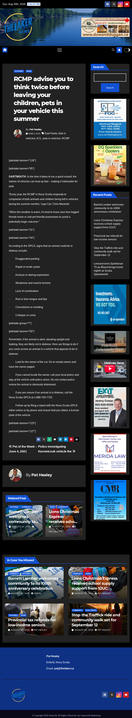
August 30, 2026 (31, 527)
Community (33, 507)
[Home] (4, 50)
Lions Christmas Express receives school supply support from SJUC (34, 521)
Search (98, 67)
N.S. (39, 138)
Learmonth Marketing (90, 715)
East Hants (51, 133)
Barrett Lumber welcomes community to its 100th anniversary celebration (109, 208)
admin (37, 593)
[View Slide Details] (110, 342)
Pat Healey (35, 129)
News (29, 71)
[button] (113, 50)
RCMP (66, 138)
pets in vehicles (52, 138)
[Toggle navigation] (59, 50)
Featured (19, 71)
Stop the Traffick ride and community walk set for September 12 (108, 251)
